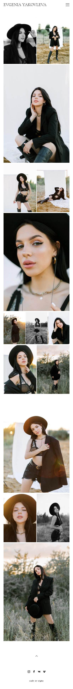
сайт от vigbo (36, 681)
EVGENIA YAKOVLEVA (25, 5)
